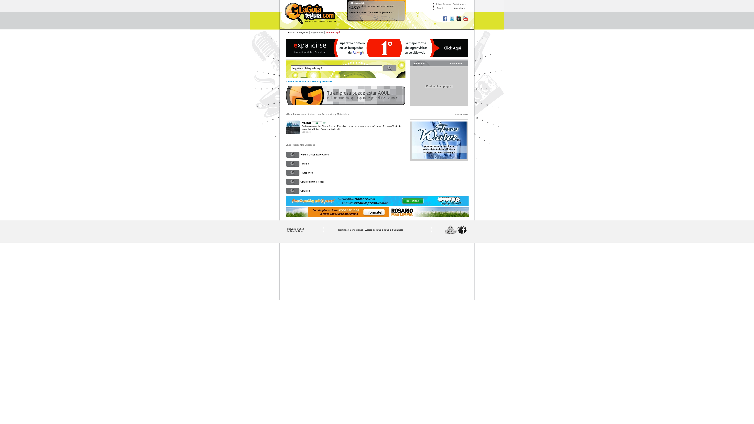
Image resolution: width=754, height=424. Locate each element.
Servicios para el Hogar (312, 182)
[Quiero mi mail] (377, 201)
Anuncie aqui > (456, 63)
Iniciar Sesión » (443, 4)
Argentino (459, 8)
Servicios (305, 191)
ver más (306, 132)
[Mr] (377, 212)
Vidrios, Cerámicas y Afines (314, 155)
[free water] (439, 140)
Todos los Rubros (297, 81)
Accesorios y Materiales (320, 81)
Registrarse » (459, 4)
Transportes (306, 173)
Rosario (441, 8)
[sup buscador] (377, 48)
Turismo (304, 164)
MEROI (306, 122)
